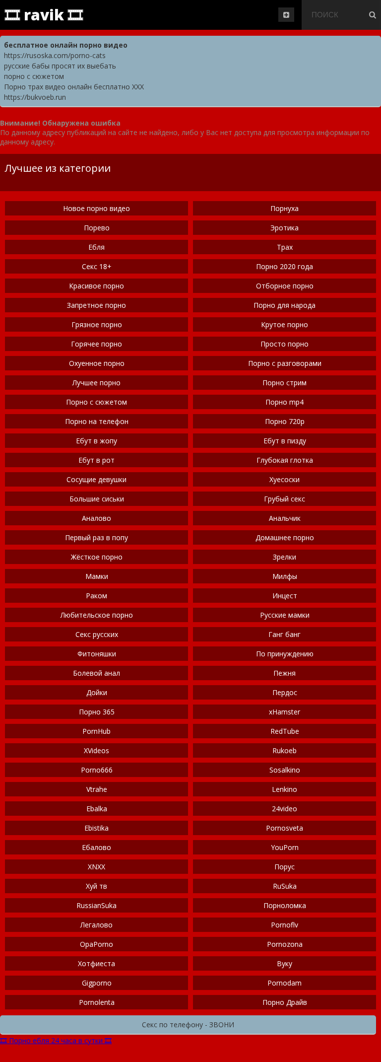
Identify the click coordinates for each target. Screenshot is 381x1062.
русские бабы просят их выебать (60, 66)
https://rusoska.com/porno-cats (55, 55)
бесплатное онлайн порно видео (65, 45)
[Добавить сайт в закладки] (286, 14)
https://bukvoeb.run (35, 97)
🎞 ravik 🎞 (44, 14)
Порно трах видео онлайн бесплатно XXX (74, 86)
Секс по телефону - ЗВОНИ (188, 1024)
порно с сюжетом (34, 76)
